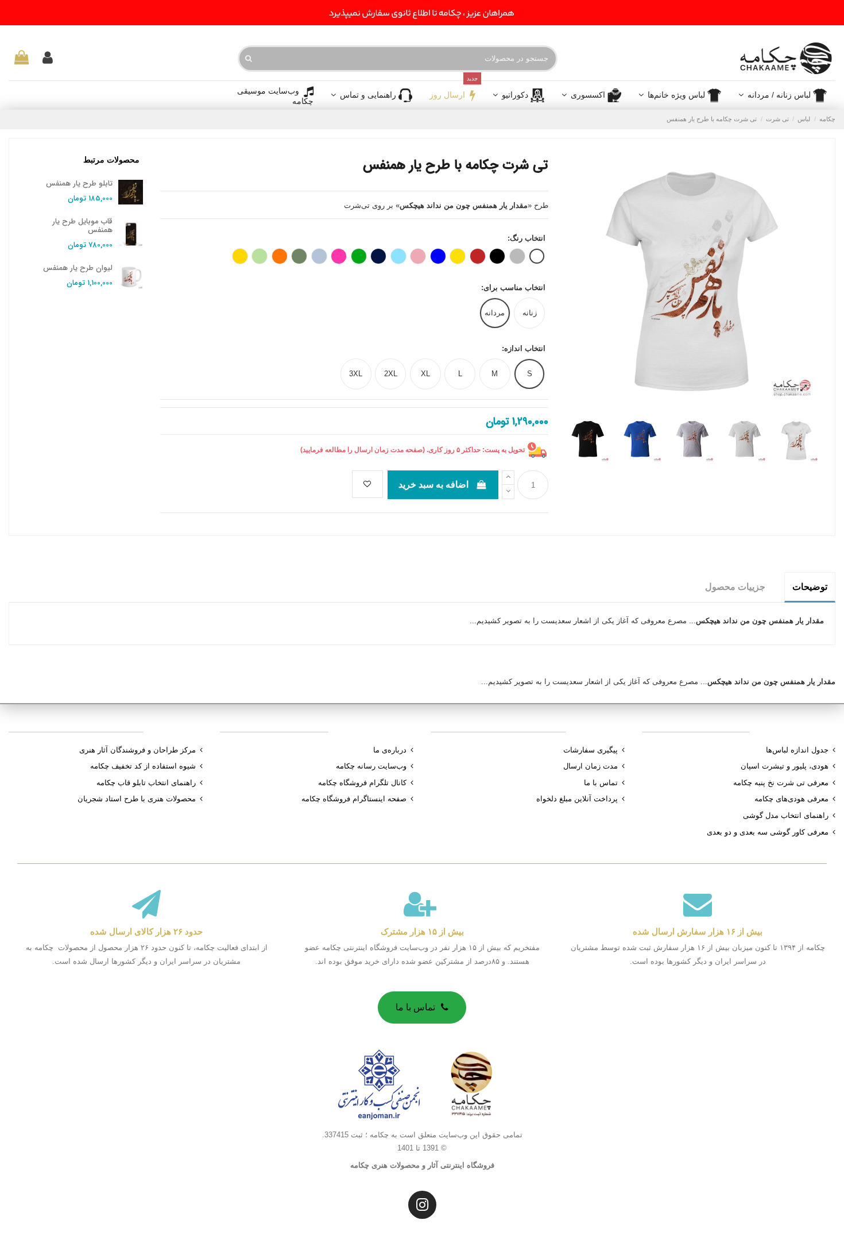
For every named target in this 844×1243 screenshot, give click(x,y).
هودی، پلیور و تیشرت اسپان (784, 766)
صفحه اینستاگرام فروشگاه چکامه (353, 798)
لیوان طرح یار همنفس (78, 268)
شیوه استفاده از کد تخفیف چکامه (143, 766)
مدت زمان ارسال (590, 766)
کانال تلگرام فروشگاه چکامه (362, 782)
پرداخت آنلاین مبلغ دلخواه (577, 798)
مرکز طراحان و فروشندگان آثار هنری (137, 750)
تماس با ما (601, 782)
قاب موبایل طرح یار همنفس (82, 226)
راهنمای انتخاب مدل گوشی (785, 815)
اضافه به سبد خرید (433, 484)
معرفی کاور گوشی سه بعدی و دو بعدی (767, 832)
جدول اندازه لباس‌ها (797, 750)
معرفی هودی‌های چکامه (791, 798)
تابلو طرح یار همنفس (79, 183)
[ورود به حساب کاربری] (47, 59)
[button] (591, 95)
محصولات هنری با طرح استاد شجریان (137, 798)
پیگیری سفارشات (590, 750)
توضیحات (809, 587)
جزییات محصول (735, 587)
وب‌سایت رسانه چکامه (371, 766)
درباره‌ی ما (389, 750)
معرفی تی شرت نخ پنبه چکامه (780, 782)
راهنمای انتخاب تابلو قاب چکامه (146, 782)
